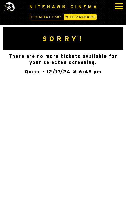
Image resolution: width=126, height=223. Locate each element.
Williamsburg (80, 17)
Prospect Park (46, 17)
